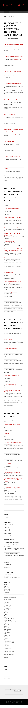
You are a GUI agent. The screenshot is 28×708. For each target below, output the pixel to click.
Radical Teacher (7, 647)
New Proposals (7, 632)
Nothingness (6, 639)
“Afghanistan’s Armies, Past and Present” (12, 424)
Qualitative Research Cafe (9, 642)
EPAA (5, 611)
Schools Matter (7, 650)
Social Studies (11, 305)
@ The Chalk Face (7, 599)
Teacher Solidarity (7, 653)
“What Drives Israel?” (8, 463)
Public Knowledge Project (9, 641)
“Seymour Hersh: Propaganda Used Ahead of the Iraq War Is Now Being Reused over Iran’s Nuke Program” (13, 250)
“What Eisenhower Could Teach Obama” (11, 452)
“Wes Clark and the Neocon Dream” (11, 227)
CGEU (5, 600)
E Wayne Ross (14, 4)
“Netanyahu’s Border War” (9, 367)
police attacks (7, 309)
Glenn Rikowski (7, 590)
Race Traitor (6, 645)
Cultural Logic (6, 576)
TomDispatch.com (17, 59)
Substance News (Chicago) (9, 651)
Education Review (7, 609)
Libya (14, 308)
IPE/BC (5, 623)
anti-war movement (11, 177)
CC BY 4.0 (16, 690)
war (11, 178)
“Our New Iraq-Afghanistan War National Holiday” (13, 353)
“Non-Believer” (7, 433)
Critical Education (7, 564)
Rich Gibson (6, 584)
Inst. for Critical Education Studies (10, 566)
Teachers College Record (9, 656)
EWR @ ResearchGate (8, 526)
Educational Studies (8, 608)
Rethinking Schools (8, 648)
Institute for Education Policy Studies (11, 621)
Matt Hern (6, 586)
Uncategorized (10, 175)
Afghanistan (20, 400)
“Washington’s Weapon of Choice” (10, 384)
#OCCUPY (20, 305)
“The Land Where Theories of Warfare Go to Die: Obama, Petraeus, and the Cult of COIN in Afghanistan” (13, 480)
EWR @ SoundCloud (8, 532)
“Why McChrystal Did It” (8, 458)
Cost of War (6, 602)
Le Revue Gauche (7, 629)
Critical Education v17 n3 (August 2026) (11, 542)
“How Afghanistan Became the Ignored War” (12, 472)
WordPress (19, 701)
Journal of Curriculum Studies (9, 627)
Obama (10, 499)
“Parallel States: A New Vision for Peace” (12, 375)
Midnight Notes (7, 633)
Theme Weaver (18, 702)
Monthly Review (7, 635)
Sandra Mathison (7, 587)
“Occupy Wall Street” (8, 257)
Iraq (9, 308)
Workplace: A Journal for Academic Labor (12, 577)
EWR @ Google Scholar (8, 529)
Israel (9, 178)
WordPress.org (7, 678)
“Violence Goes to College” (9, 241)
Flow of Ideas (6, 615)
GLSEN (5, 617)
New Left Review (7, 636)
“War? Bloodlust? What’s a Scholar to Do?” (12, 332)
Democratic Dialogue (8, 606)
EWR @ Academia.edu (8, 524)
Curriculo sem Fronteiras (8, 603)
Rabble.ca (6, 644)
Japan (10, 403)
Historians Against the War (17, 402)
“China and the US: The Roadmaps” (11, 300)
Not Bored (6, 638)
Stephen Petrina (7, 589)
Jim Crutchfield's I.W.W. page (9, 624)
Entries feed (6, 673)
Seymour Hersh (13, 309)
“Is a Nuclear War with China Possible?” (11, 208)
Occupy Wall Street (19, 308)
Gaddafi (12, 306)
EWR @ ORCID (7, 530)
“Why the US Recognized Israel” (10, 292)
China (9, 306)
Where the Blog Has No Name (10, 689)
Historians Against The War (9, 618)
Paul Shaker (6, 592)
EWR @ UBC (6, 527)
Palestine (13, 403)
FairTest (5, 614)
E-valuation (6, 612)
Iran (7, 308)
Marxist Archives (7, 630)
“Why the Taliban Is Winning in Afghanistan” (12, 487)
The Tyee (6, 657)
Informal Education (7, 620)
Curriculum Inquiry (7, 605)
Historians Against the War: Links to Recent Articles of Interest (13, 194)
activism (5, 306)
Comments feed (7, 676)
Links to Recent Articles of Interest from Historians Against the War (13, 29)
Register (5, 669)
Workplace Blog (7, 567)
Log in (5, 671)
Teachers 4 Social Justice (9, 654)
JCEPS (5, 626)
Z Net (5, 659)
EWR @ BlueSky (7, 535)
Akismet (7, 705)
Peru (16, 403)
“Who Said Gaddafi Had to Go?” (10, 265)
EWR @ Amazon (7, 533)
